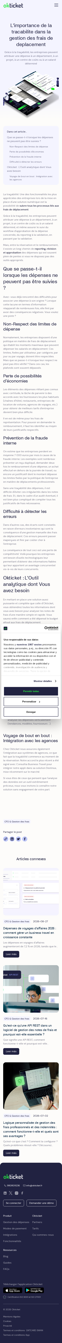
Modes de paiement (15, 1228)
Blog (5, 1256)
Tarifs (35, 1228)
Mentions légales (11, 1316)
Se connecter (13, 1202)
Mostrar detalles (43, 681)
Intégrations (10, 1234)
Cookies (7, 1321)
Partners (37, 1222)
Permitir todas (31, 691)
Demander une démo (41, 1202)
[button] (55, 5)
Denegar (31, 711)
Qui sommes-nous (43, 1234)
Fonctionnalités (12, 1241)
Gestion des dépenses (16, 1222)
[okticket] (13, 1176)
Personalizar (29, 701)
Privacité (7, 1325)
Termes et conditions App (16, 1335)
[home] (13, 5)
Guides (7, 1262)
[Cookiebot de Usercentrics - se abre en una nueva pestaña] (44, 628)
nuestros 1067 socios (29, 644)
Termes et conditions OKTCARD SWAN (23, 1330)
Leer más (11, 954)
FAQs (6, 1268)
